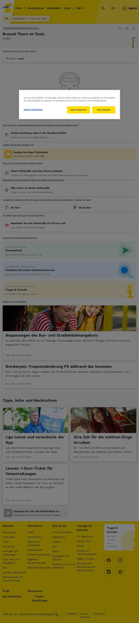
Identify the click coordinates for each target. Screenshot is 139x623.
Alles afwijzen (104, 110)
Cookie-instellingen (33, 109)
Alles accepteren (78, 110)
